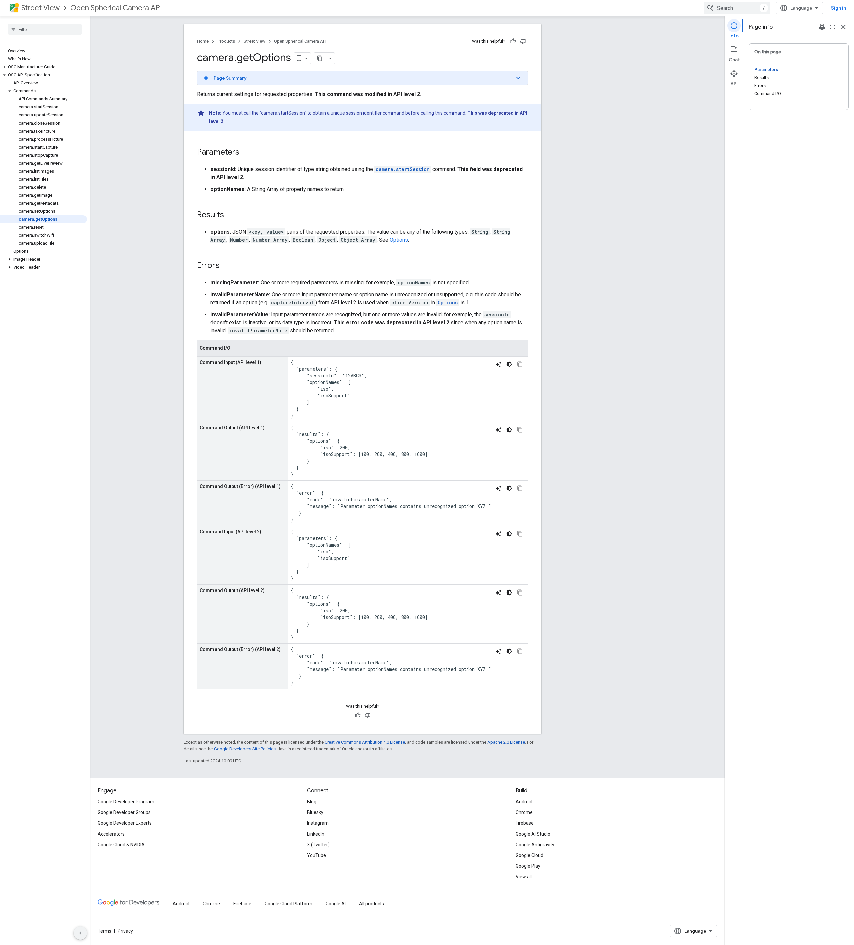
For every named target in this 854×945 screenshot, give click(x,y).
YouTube (316, 855)
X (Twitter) (318, 844)
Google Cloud (529, 855)
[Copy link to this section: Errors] (226, 266)
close (843, 27)
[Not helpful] (523, 41)
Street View (40, 7)
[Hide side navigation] (80, 933)
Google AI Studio (533, 834)
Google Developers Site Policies (245, 748)
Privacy (125, 931)
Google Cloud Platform (288, 903)
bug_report (822, 27)
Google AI (336, 903)
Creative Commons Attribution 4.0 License (365, 742)
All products (371, 903)
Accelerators (111, 834)
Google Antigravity (535, 844)
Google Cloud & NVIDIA (121, 844)
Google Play (528, 866)
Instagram (318, 823)
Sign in (838, 8)
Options (399, 240)
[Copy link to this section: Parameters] (246, 153)
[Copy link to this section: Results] (230, 215)
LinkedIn (315, 834)
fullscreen (833, 27)
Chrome (524, 812)
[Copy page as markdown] (320, 58)
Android (524, 801)
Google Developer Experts (125, 823)
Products (226, 41)
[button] (43, 67)
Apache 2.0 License (506, 742)
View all (524, 876)
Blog (311, 801)
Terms (104, 931)
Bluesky (315, 812)
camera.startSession (403, 169)
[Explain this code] (498, 364)
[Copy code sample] (520, 364)
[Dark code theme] (509, 364)
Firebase (525, 823)
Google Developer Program (126, 801)
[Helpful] (513, 41)
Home (203, 41)
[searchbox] (45, 29)
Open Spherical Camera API (116, 7)
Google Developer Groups (124, 812)
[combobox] (737, 8)
